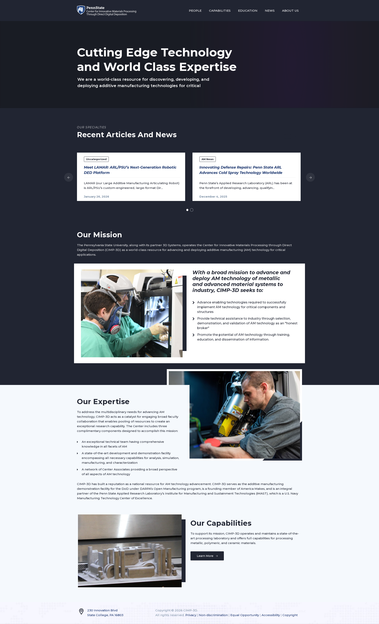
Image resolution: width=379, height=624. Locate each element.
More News (287, 136)
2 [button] (192, 210)
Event (108, 159)
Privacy (190, 615)
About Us (290, 10)
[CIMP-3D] (106, 10)
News (270, 10)
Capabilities (220, 10)
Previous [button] (68, 177)
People (195, 10)
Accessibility (271, 615)
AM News (93, 159)
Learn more (205, 556)
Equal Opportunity (244, 615)
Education (247, 10)
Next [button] (310, 177)
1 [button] (187, 210)
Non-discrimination (213, 615)
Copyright (290, 615)
